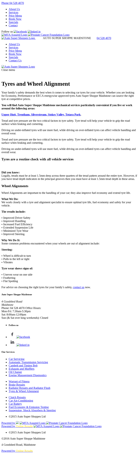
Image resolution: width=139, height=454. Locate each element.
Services (13, 12)
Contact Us (15, 60)
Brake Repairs (17, 384)
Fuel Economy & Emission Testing (29, 407)
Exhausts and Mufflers (21, 368)
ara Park (75, 114)
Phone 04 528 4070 (12, 3)
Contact (13, 25)
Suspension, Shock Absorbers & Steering (32, 410)
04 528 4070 (104, 38)
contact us (78, 287)
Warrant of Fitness (19, 381)
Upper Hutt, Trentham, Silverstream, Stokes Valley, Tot (35, 114)
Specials (13, 22)
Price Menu (15, 15)
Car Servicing (16, 359)
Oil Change (15, 372)
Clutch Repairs (17, 397)
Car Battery (15, 403)
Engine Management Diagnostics (28, 375)
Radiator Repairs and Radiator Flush (29, 387)
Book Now (15, 18)
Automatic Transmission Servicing (28, 362)
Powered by (8, 423)
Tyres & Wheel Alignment (24, 391)
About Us (14, 9)
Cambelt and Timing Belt (23, 365)
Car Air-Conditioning (21, 400)
